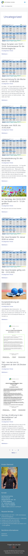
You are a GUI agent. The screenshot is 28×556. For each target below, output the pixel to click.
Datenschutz (4, 535)
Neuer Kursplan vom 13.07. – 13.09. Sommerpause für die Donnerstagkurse (13, 46)
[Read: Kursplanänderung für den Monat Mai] (14, 146)
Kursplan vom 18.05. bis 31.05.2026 (10, 520)
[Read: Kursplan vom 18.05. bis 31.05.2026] (14, 114)
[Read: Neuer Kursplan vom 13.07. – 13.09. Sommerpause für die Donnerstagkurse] (14, 32)
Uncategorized (5, 50)
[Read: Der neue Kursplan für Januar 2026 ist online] (14, 225)
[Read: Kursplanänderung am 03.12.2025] (14, 291)
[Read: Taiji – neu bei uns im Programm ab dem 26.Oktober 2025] (14, 342)
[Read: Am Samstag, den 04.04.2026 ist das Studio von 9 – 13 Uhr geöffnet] (14, 191)
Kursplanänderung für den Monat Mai (10, 522)
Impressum (4, 533)
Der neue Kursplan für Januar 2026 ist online (13, 238)
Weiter (14, 452)
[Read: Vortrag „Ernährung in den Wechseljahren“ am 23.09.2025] (14, 394)
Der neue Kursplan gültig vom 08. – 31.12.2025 (13, 271)
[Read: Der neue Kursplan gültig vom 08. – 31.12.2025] (14, 258)
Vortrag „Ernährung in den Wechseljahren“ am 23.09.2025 (12, 417)
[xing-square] (17, 547)
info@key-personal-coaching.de (13, 506)
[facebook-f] (10, 547)
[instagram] (14, 547)
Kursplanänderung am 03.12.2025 (10, 303)
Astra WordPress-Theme (17, 553)
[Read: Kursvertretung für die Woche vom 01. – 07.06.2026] (14, 67)
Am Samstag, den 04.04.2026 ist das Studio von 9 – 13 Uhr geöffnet (14, 201)
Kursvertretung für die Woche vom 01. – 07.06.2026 (13, 80)
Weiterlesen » (5, 54)
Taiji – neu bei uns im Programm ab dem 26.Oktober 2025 (14, 364)
